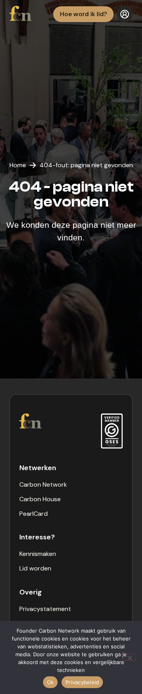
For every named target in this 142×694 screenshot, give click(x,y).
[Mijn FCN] (125, 14)
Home (17, 165)
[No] (129, 657)
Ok (50, 682)
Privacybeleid (82, 682)
